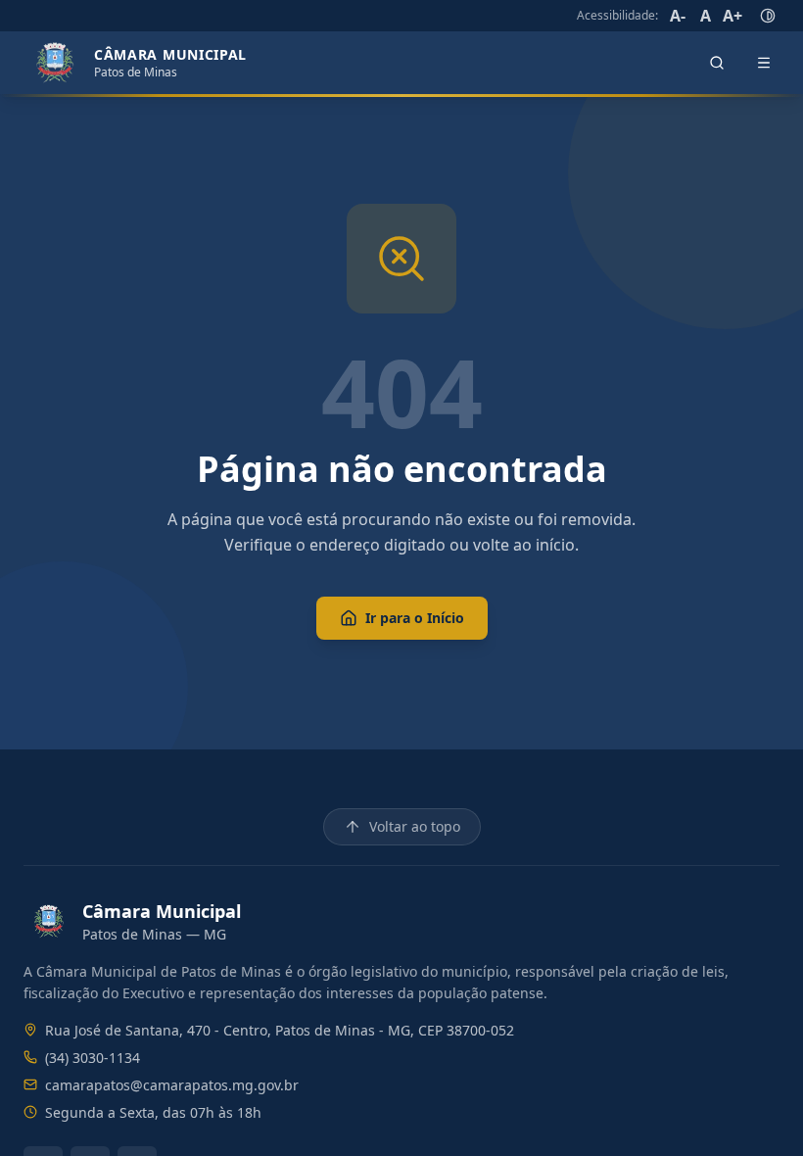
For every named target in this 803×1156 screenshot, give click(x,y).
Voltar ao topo (414, 826)
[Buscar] (716, 62)
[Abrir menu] (763, 62)
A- (677, 15)
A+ (732, 15)
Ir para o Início (414, 617)
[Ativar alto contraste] (767, 15)
